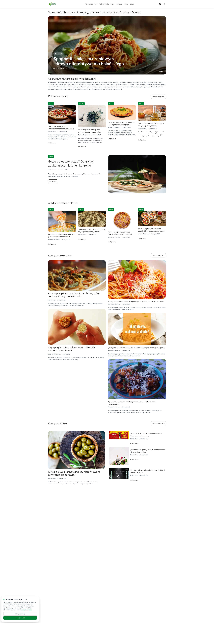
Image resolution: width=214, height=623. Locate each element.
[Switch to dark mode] (164, 4)
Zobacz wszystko (158, 97)
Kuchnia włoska (104, 4)
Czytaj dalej (53, 181)
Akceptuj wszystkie (20, 618)
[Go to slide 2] (161, 71)
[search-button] (160, 4)
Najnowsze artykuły (91, 4)
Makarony (119, 4)
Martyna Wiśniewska (144, 234)
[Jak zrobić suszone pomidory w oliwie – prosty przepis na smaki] (107, 45)
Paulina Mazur (52, 131)
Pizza (112, 4)
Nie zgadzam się (20, 614)
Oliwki (132, 4)
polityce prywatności (26, 609)
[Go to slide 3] (162, 71)
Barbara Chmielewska (59, 68)
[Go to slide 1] (159, 71)
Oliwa (126, 4)
